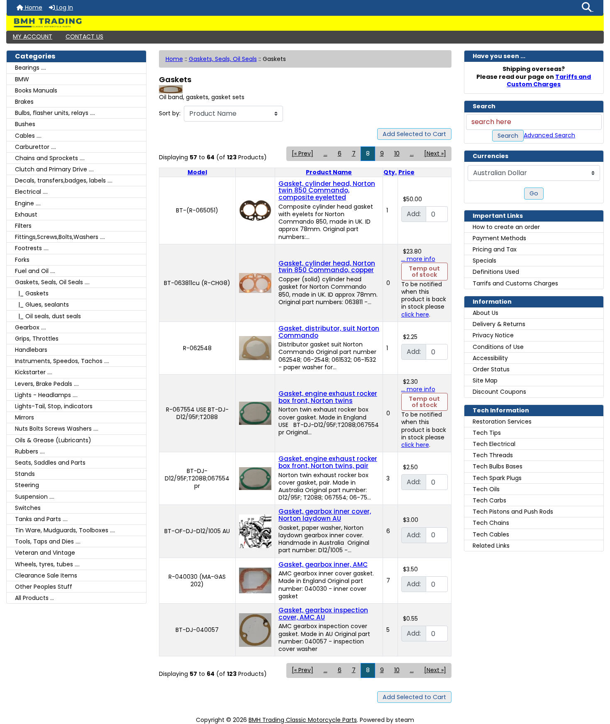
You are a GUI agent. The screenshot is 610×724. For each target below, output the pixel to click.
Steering (27, 485)
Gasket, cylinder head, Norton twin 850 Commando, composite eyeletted (326, 190)
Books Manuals (36, 90)
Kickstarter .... (33, 372)
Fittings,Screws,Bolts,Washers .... (60, 237)
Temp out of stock (424, 271)
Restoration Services (502, 421)
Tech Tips (487, 433)
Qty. (390, 172)
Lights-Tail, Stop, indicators (54, 406)
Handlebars (31, 350)
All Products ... (34, 598)
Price (406, 172)
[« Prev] (302, 153)
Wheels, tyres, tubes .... (47, 564)
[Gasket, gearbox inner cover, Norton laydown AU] (255, 531)
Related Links (491, 545)
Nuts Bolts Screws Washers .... (56, 428)
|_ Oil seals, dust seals (48, 316)
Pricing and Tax (495, 249)
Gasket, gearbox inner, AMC (323, 564)
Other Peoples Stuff (43, 587)
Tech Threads (493, 455)
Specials (484, 260)
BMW (22, 79)
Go (533, 193)
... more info (418, 259)
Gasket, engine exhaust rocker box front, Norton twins (327, 397)
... (325, 153)
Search (508, 136)
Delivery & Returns (499, 324)
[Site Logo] (305, 22)
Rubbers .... (30, 451)
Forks (22, 260)
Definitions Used (496, 272)
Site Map (485, 380)
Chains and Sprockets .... (50, 158)
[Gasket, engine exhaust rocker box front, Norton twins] (255, 413)
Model (197, 172)
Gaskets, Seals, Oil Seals (223, 59)
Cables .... (28, 136)
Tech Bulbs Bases (497, 466)
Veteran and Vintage (45, 552)
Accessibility (490, 358)
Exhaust (26, 214)
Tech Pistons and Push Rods (513, 511)
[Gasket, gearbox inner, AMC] (255, 580)
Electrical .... (31, 192)
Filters (23, 226)
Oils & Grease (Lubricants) (53, 440)
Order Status (491, 369)
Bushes (25, 124)
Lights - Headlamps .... (46, 395)
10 (397, 153)
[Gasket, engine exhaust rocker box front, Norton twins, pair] (255, 478)
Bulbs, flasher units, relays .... (55, 113)
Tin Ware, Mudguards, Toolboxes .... (65, 530)
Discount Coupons (499, 392)
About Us (485, 313)
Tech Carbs (489, 500)
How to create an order (506, 227)
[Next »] (435, 153)
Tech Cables (491, 534)
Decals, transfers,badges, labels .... (63, 180)
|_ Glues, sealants (42, 304)
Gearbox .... (30, 327)
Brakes (24, 102)
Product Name (329, 172)
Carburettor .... (35, 147)
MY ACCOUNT (32, 36)
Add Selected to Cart (414, 134)
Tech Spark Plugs (497, 478)
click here (415, 314)
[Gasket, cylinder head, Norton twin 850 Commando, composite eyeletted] (255, 210)
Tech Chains (491, 523)
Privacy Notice (493, 335)
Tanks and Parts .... (41, 519)
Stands (25, 474)
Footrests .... (32, 248)
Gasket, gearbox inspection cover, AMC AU (323, 614)
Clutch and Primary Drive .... (54, 169)
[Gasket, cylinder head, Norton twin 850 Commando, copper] (255, 282)
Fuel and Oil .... (35, 271)
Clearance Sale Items (46, 575)
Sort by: (170, 113)
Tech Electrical (494, 444)
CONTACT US (84, 36)
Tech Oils (486, 489)
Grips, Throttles (37, 338)
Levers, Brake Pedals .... (47, 384)
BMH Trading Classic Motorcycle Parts (303, 720)
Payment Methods (499, 238)
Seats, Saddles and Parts (50, 462)
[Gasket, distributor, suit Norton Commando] (255, 348)
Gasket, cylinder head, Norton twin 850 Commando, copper (326, 267)
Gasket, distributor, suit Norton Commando (328, 332)
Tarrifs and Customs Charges (515, 283)
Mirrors (24, 417)
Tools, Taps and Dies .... (48, 541)
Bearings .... (30, 67)
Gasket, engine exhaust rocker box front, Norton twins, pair (327, 462)
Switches (28, 508)
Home (32, 7)
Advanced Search (549, 135)
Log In (64, 7)
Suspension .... (34, 496)
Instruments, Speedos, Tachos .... (62, 361)
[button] (587, 8)
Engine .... (28, 203)
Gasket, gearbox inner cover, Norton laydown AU (324, 515)
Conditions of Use (498, 347)
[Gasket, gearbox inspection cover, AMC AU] (255, 629)
